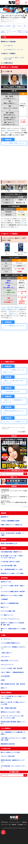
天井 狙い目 (14, 26)
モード (23, 222)
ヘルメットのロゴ (6, 307)
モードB (6, 130)
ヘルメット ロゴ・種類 (25, 31)
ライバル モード (8, 31)
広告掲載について (22, 824)
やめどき (20, 26)
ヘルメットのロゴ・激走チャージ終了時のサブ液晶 (14, 58)
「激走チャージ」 (13, 313)
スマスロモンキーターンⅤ (20, 6)
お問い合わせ (4, 822)
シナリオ (14, 31)
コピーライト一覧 (5, 824)
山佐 (11, 6)
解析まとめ (2, 26)
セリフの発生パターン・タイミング (13, 49)
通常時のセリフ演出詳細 (8, 41)
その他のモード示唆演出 (8, 53)
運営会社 (24, 822)
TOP (2, 6)
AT (7, 135)
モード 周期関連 (3, 31)
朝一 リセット (25, 26)
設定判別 (8, 26)
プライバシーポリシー (15, 822)
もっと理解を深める (7, 63)
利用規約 (14, 824)
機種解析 (7, 6)
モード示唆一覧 (8, 45)
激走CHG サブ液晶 (20, 31)
